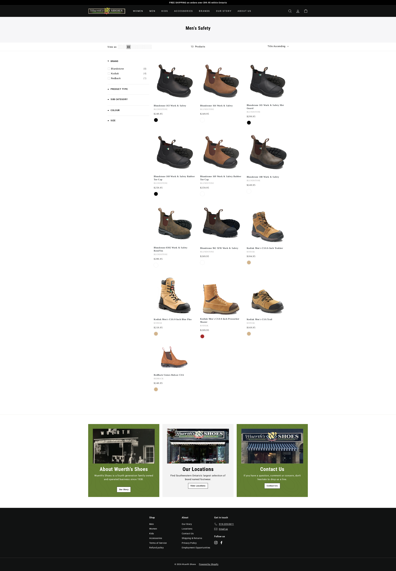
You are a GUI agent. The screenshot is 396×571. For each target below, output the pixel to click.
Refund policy (156, 547)
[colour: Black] (156, 120)
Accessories (183, 11)
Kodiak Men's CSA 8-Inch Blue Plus (173, 319)
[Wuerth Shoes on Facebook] (221, 542)
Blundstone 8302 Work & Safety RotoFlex (170, 249)
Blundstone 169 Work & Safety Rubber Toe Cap (220, 178)
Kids (164, 11)
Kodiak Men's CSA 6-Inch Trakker (265, 248)
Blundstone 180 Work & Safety (263, 177)
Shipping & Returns (192, 538)
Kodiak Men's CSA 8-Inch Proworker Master (219, 320)
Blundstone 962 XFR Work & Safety (219, 248)
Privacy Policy (189, 543)
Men (152, 11)
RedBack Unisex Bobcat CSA (169, 375)
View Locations (198, 486)
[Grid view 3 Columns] (129, 47)
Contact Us (272, 486)
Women (138, 11)
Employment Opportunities (196, 547)
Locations (187, 528)
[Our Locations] (198, 446)
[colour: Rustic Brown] (249, 191)
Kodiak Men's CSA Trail (259, 319)
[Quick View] (192, 79)
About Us (244, 11)
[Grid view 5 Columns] (140, 47)
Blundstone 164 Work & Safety (216, 106)
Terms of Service (158, 543)
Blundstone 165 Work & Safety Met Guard (265, 106)
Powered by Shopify (208, 564)
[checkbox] (128, 69)
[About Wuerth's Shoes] (124, 446)
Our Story (223, 11)
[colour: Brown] (202, 336)
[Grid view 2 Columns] (124, 47)
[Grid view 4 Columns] (133, 47)
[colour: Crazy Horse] (202, 120)
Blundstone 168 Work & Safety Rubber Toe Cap (174, 178)
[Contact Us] (272, 446)
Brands (204, 11)
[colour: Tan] (249, 262)
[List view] (120, 47)
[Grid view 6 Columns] (147, 47)
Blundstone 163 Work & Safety (170, 106)
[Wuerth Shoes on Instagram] (215, 542)
